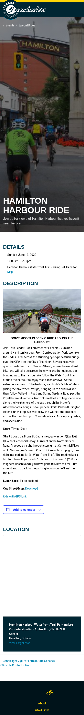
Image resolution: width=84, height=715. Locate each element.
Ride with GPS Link (15, 496)
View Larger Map (19, 643)
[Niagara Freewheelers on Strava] (40, 692)
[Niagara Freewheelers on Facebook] (32, 692)
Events (10, 25)
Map (10, 272)
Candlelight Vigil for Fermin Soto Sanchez (28, 661)
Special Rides (27, 25)
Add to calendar (24, 509)
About (42, 703)
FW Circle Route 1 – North (16, 665)
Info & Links (42, 710)
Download (31, 489)
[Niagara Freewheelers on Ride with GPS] (50, 692)
